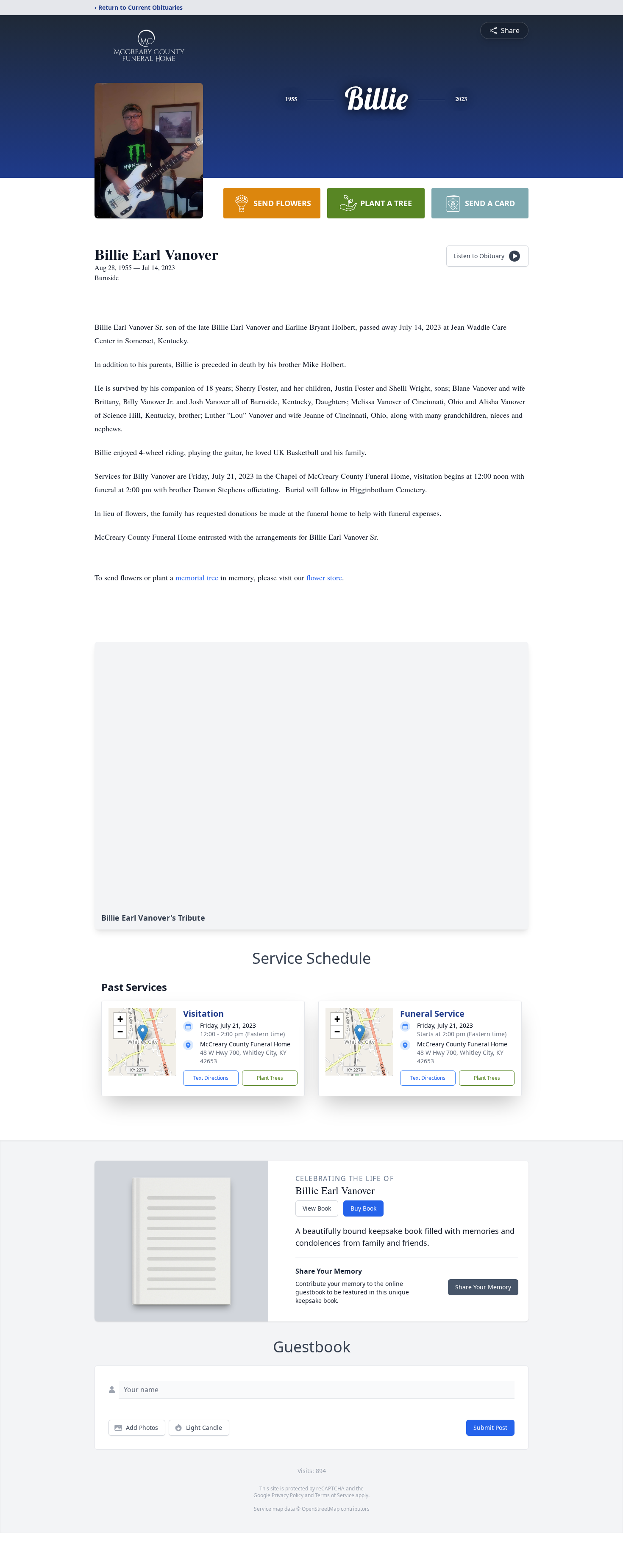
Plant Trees (270, 1077)
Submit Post (490, 1428)
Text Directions (210, 1077)
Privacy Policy (287, 1495)
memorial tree (196, 577)
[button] (142, 1033)
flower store (324, 577)
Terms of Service (334, 1495)
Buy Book (363, 1208)
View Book (317, 1208)
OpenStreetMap (320, 1508)
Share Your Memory (483, 1287)
